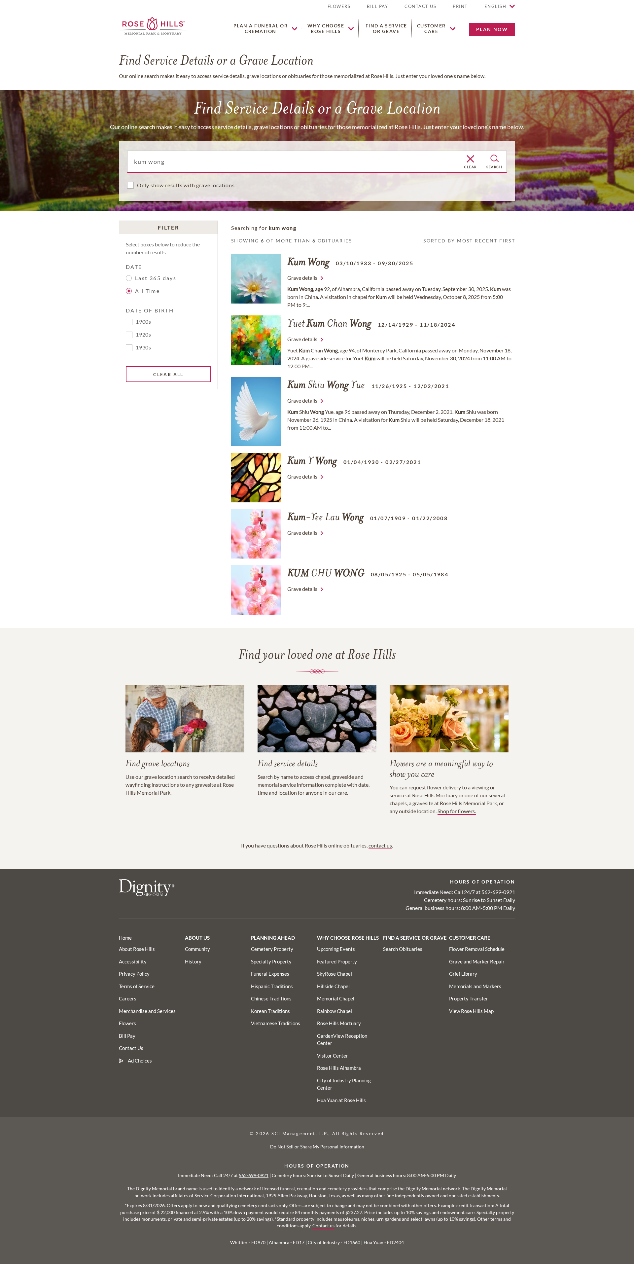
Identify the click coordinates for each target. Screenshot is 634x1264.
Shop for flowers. (457, 811)
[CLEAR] (470, 159)
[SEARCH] (494, 159)
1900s (143, 321)
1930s (143, 347)
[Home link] (153, 25)
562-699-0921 (498, 892)
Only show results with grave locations (185, 185)
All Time (147, 291)
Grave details (302, 277)
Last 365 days (155, 278)
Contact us (323, 1225)
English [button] (495, 6)
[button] (460, 9)
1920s (143, 334)
